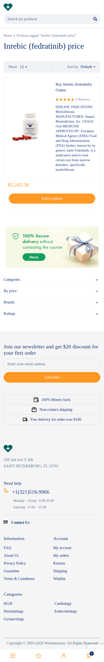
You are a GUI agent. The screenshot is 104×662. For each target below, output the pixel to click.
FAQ (7, 548)
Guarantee (11, 571)
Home (8, 35)
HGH (8, 603)
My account (62, 548)
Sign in (63, 655)
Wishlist (59, 579)
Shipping (60, 571)
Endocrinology (65, 611)
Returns (59, 563)
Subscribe (52, 377)
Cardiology (63, 603)
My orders (61, 555)
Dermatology (14, 611)
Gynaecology (14, 619)
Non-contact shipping (55, 409)
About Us (11, 555)
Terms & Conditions (19, 579)
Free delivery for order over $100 (55, 419)
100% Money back (55, 400)
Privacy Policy (15, 563)
